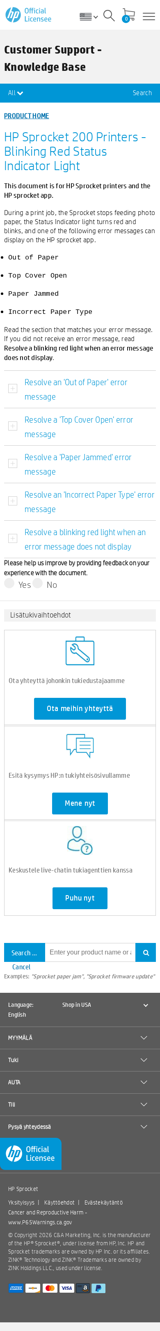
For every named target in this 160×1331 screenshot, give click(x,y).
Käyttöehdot (59, 1202)
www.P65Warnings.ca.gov (40, 1222)
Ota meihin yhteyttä (80, 708)
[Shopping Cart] (129, 15)
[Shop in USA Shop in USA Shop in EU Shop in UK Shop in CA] (92, 16)
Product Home (26, 115)
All (12, 93)
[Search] (109, 16)
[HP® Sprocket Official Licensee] (29, 15)
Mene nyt (80, 803)
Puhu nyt (79, 898)
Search (142, 93)
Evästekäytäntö (104, 1202)
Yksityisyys (21, 1202)
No (52, 584)
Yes (24, 584)
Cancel (21, 966)
